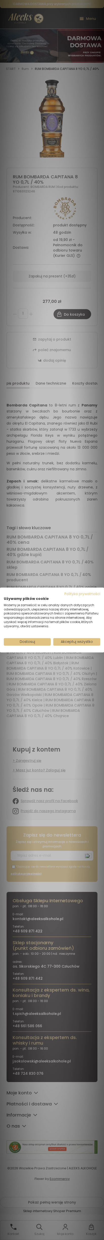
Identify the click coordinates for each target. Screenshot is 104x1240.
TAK (41, 635)
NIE (64, 634)
